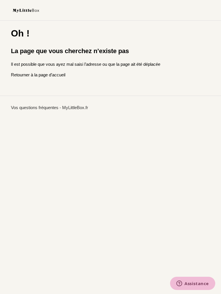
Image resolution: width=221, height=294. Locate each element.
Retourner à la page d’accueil (38, 74)
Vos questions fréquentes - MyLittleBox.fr (49, 107)
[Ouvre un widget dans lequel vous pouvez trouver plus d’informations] (192, 284)
